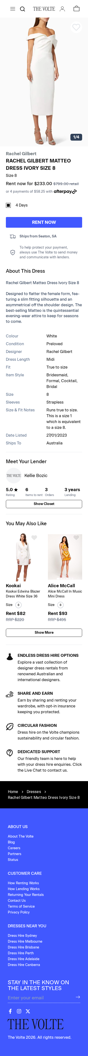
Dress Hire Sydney (22, 936)
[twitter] (27, 1011)
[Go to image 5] (70, 578)
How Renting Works (23, 883)
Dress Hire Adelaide (23, 959)
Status (13, 860)
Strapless (55, 402)
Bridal (51, 386)
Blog (11, 842)
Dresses (34, 791)
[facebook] (10, 1011)
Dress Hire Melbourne (25, 941)
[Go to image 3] (25, 578)
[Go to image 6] (72, 578)
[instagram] (19, 1011)
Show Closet (44, 504)
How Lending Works (24, 889)
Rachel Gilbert (21, 153)
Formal (52, 381)
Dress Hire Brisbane (23, 947)
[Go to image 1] (18, 578)
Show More (44, 633)
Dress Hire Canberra (24, 965)
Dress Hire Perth (21, 953)
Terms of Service (21, 906)
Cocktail (69, 381)
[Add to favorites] (34, 538)
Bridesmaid (56, 375)
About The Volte (20, 836)
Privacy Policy (19, 912)
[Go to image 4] (28, 578)
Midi (50, 359)
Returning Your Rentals (26, 895)
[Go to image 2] (22, 578)
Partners (14, 854)
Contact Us (17, 901)
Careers (14, 848)
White (51, 336)
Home (13, 791)
